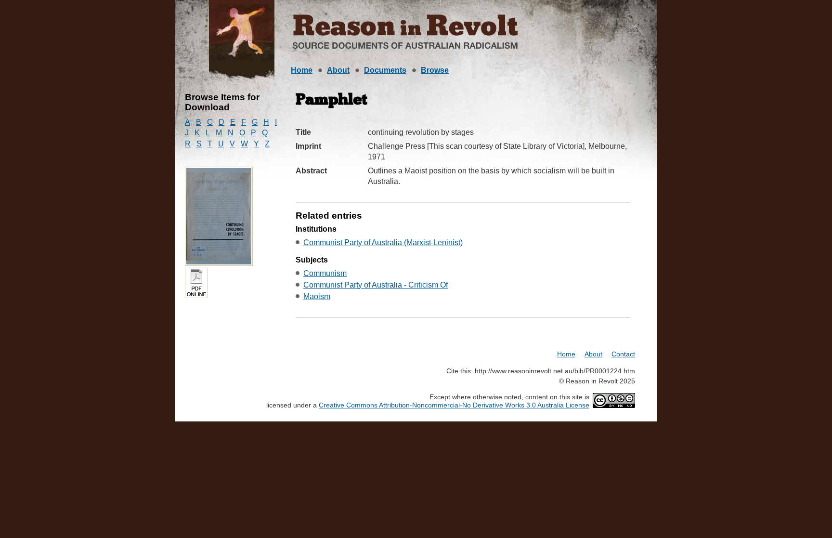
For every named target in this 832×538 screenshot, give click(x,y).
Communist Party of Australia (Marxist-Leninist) (383, 242)
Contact (623, 354)
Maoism (316, 296)
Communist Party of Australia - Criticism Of (375, 285)
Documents (385, 70)
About (338, 70)
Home (301, 70)
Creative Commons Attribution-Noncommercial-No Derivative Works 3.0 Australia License (454, 405)
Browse (435, 70)
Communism (325, 273)
